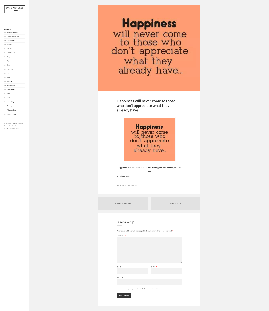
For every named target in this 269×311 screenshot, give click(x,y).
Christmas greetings (13, 36)
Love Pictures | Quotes (14, 9)
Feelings (9, 44)
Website (120, 277)
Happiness (10, 57)
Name (119, 267)
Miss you (9, 81)
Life (8, 73)
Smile (8, 98)
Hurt (8, 65)
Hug (8, 61)
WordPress (15, 126)
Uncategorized (11, 106)
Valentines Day (11, 110)
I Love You (10, 69)
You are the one (11, 114)
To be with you (11, 102)
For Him (9, 48)
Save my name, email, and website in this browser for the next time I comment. (143, 289)
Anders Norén (15, 128)
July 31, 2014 (121, 185)
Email (154, 267)
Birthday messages (12, 32)
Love (8, 77)
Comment (121, 235)
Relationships (11, 89)
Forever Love (11, 53)
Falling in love (11, 40)
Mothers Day (11, 85)
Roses (8, 93)
